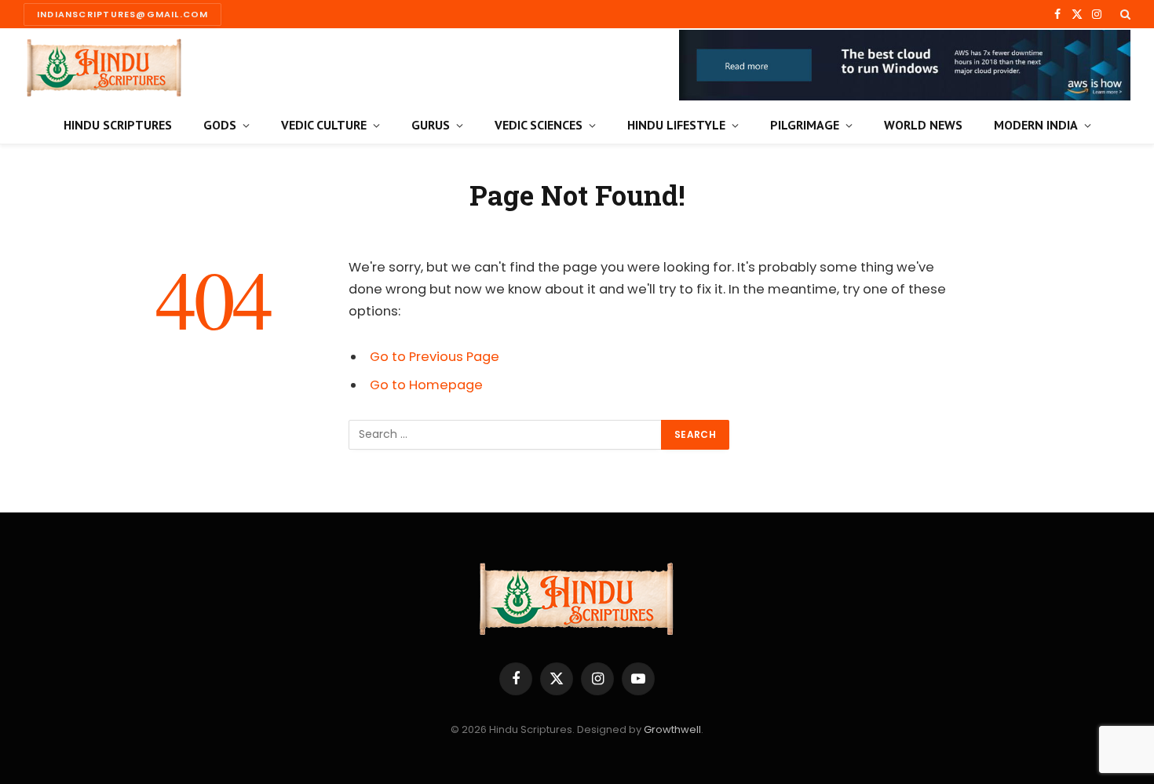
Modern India (1036, 125)
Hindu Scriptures (118, 125)
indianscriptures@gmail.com (122, 14)
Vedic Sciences (538, 125)
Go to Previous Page (434, 357)
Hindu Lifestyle (676, 125)
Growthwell (672, 729)
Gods (219, 125)
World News (923, 125)
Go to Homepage (426, 385)
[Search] (1123, 14)
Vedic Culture (324, 125)
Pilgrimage (804, 125)
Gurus (430, 125)
